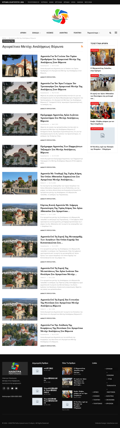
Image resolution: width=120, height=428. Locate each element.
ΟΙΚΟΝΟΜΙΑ (110, 400)
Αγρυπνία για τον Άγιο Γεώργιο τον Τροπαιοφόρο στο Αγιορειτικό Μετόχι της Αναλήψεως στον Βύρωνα (61, 86)
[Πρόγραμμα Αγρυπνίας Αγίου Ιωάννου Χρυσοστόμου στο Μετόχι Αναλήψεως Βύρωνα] (19, 124)
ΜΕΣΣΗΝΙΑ (88, 2)
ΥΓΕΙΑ (110, 379)
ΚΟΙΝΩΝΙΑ (110, 375)
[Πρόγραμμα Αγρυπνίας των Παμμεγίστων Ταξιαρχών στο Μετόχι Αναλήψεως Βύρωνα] (19, 156)
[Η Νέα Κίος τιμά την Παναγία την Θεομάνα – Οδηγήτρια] (102, 135)
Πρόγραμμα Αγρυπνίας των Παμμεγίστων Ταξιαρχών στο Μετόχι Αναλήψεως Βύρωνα (61, 149)
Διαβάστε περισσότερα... (48, 77)
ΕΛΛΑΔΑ (35, 33)
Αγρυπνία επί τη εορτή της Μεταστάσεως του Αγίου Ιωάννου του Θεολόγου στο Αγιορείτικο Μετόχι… (59, 271)
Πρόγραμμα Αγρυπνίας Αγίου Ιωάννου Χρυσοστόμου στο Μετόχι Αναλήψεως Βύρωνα (59, 117)
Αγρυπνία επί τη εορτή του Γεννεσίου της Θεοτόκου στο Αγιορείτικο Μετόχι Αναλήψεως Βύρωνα (59, 302)
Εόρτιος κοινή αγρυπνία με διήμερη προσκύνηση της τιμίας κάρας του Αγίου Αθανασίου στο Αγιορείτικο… (61, 208)
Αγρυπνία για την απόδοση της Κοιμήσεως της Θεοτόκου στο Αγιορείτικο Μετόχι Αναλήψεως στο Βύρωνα (61, 328)
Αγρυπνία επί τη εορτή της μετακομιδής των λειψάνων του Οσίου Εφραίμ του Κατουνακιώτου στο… (61, 239)
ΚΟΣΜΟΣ (50, 33)
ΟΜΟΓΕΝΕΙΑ (110, 392)
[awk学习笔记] (37, 371)
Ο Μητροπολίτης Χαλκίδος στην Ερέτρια (79, 370)
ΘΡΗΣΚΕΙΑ (94, 50)
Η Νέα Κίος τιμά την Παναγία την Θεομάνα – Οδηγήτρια (81, 405)
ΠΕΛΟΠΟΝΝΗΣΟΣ (33, 2)
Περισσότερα (92, 33)
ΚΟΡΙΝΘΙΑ (44, 2)
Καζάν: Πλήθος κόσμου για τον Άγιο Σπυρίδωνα (80, 393)
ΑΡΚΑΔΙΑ (66, 2)
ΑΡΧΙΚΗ (23, 33)
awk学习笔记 (48, 368)
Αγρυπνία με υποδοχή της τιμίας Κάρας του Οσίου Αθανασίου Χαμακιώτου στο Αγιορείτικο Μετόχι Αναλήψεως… (61, 176)
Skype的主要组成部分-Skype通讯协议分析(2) (51, 390)
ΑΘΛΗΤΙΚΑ (64, 33)
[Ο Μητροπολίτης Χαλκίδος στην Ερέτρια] (102, 57)
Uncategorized (97, 129)
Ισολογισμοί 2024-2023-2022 (12, 396)
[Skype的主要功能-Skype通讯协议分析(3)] (37, 401)
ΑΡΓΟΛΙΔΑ (58, 2)
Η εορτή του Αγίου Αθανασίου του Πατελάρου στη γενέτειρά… (80, 382)
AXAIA (51, 2)
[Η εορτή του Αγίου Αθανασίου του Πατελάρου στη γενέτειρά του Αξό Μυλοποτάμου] (102, 82)
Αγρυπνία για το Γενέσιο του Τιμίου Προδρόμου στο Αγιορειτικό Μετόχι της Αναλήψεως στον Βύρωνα (60, 59)
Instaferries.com (112, 423)
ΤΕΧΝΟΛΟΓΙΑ (110, 385)
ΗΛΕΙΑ (73, 2)
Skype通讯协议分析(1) (51, 379)
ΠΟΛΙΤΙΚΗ (77, 33)
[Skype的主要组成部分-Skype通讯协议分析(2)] (37, 391)
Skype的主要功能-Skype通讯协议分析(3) (51, 401)
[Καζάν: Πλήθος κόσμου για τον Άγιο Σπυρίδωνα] (102, 110)
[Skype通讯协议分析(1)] (37, 381)
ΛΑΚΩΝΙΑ (80, 2)
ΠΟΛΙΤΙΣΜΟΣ (97, 403)
